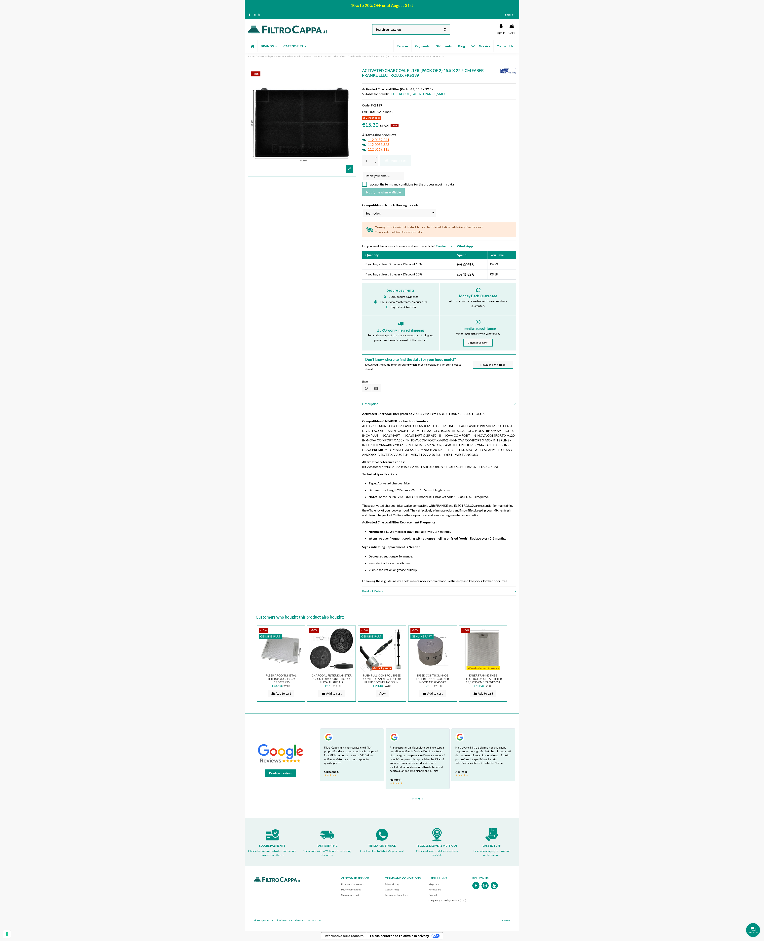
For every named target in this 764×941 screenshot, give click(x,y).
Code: (366, 105)
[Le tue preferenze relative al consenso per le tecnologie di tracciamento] (7, 934)
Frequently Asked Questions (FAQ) (447, 900)
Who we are (435, 889)
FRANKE (429, 94)
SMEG (441, 94)
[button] (268, 46)
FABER (416, 94)
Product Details (373, 591)
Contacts (433, 894)
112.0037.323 (378, 144)
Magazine (434, 884)
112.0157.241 (378, 140)
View (382, 693)
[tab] (439, 403)
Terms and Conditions (396, 894)
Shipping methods (350, 894)
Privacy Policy (392, 884)
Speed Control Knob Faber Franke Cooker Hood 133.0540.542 (432, 679)
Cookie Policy (392, 889)
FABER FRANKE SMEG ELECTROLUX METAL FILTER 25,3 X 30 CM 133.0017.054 (483, 679)
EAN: (365, 111)
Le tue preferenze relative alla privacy (399, 936)
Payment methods (351, 889)
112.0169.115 (378, 149)
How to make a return (352, 884)
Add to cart (398, 160)
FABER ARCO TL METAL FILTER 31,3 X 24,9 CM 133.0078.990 (281, 679)
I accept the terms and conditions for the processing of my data (411, 184)
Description (370, 404)
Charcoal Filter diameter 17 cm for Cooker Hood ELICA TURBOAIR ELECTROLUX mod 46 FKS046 (332, 680)
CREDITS (506, 920)
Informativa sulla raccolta (344, 936)
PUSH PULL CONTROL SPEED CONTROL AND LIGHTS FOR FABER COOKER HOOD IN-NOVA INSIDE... (382, 680)
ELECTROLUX (400, 94)
